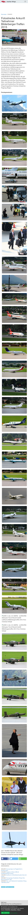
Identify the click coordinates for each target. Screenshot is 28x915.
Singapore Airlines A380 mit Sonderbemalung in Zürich (10, 872)
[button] (5, 858)
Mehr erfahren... (14, 913)
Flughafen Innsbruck (10, 887)
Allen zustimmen (5, 913)
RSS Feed (3, 902)
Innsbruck (3, 887)
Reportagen (3, 14)
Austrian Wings (11, 1)
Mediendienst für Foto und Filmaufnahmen (11, 904)
